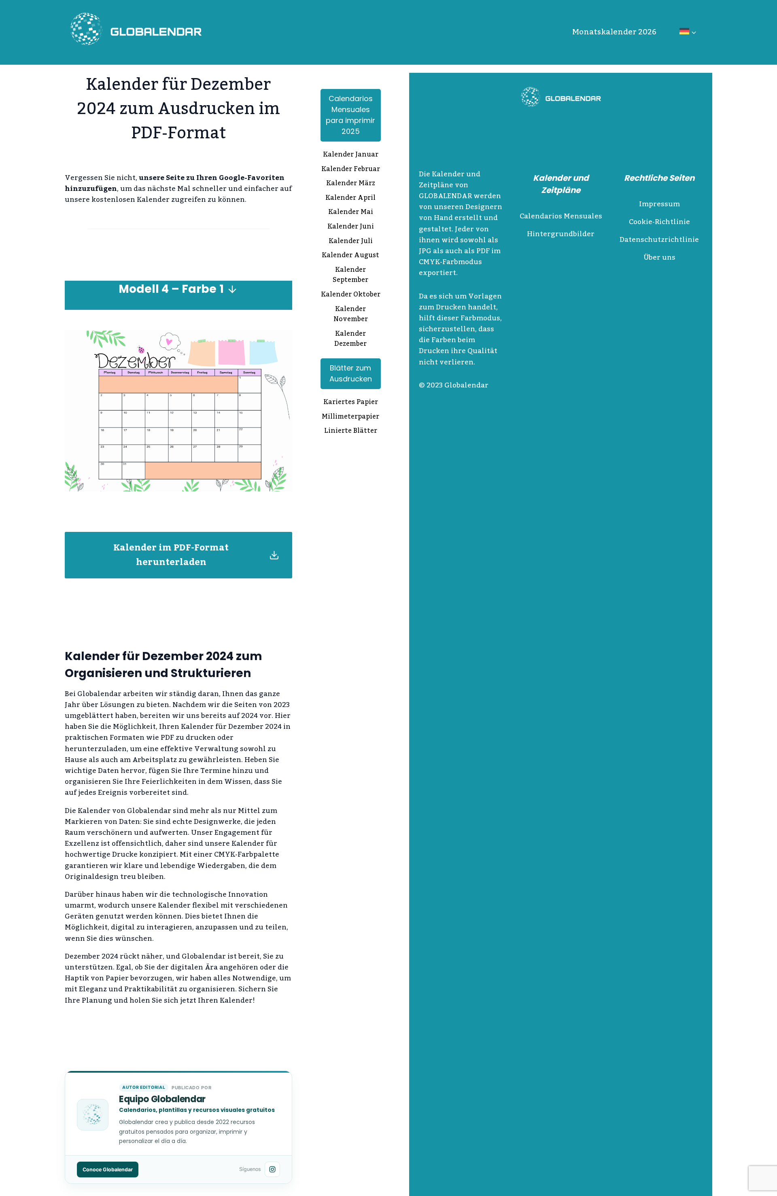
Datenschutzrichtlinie (659, 240)
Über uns (659, 258)
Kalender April (350, 198)
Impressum (659, 204)
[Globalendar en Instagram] (272, 1169)
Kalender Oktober (350, 295)
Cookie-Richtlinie (659, 222)
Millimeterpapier (350, 417)
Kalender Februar (350, 170)
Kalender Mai (350, 212)
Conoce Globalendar (108, 1169)
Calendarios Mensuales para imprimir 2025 (350, 114)
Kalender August (350, 256)
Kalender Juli (351, 242)
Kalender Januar (350, 155)
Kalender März (350, 184)
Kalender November (350, 315)
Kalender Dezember (350, 339)
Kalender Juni (350, 227)
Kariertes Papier (350, 403)
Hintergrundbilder (560, 234)
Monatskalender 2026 (614, 32)
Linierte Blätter (350, 431)
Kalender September (350, 275)
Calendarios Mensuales (561, 216)
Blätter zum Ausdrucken (350, 373)
